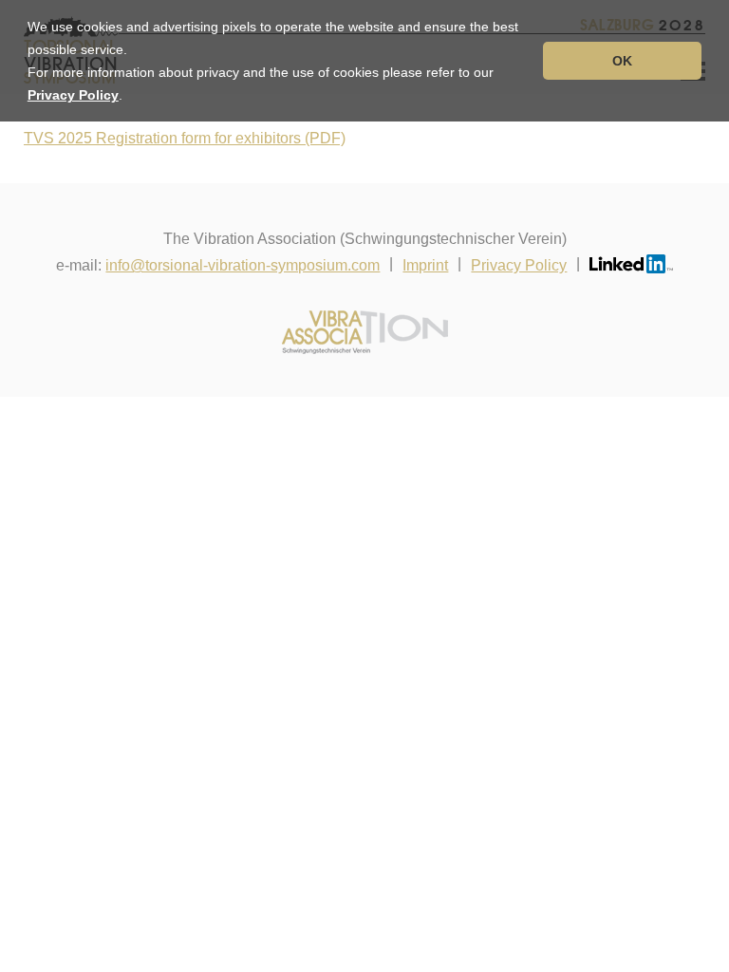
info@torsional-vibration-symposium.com (242, 265)
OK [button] (622, 60)
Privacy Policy (73, 95)
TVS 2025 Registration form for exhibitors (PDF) (185, 138)
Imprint (425, 265)
